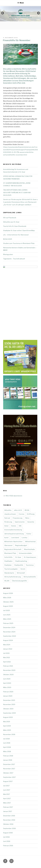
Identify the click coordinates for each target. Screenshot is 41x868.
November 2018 (9, 734)
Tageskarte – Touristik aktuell (14, 259)
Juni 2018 (6, 743)
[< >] (20, 13)
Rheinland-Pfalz (10, 553)
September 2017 (9, 777)
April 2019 (7, 726)
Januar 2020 (7, 696)
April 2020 (7, 683)
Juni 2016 (6, 841)
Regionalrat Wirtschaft (12, 549)
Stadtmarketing (21, 561)
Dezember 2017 (9, 764)
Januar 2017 (7, 811)
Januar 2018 (7, 760)
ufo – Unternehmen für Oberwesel (16, 235)
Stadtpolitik (18, 565)
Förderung (8, 522)
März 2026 (7, 598)
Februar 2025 (8, 623)
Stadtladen (8, 561)
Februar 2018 (8, 756)
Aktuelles (7, 510)
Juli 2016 (6, 837)
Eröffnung (30, 514)
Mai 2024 (6, 645)
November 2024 (9, 632)
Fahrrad (7, 518)
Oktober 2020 (8, 675)
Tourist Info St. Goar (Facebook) (14, 226)
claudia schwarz (10, 514)
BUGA (27, 510)
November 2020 (9, 670)
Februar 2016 (8, 846)
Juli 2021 (6, 653)
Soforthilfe (8, 557)
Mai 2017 (6, 794)
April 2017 (7, 799)
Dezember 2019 (9, 700)
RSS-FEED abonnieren (14, 496)
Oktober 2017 (8, 773)
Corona (21, 514)
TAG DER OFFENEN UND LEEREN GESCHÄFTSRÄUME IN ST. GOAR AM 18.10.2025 (17, 192)
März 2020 (7, 687)
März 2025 (7, 619)
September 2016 (9, 828)
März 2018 (7, 751)
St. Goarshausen (30, 557)
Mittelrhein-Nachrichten (13, 542)
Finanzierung (17, 518)
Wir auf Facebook (9, 218)
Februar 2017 (8, 807)
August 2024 (8, 640)
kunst (6, 538)
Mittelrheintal (30, 542)
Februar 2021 (8, 666)
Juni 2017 (6, 790)
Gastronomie (20, 522)
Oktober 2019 (8, 709)
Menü (22, 3)
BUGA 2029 (7, 239)
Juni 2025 (6, 615)
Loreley (24, 538)
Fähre (27, 518)
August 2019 (8, 717)
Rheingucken (8, 254)
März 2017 (7, 803)
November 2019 (9, 704)
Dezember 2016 (9, 816)
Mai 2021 (6, 657)
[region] (20, 13)
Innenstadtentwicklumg (13, 530)
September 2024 (9, 636)
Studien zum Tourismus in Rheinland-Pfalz (18, 243)
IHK (20, 526)
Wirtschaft (21, 573)
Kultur (28, 534)
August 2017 (8, 781)
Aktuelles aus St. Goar (11, 222)
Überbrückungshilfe (19, 581)
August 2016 (8, 833)
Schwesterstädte (25, 553)
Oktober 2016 (8, 824)
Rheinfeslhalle (29, 549)
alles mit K (18, 510)
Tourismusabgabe (11, 569)
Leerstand (15, 538)
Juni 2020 (6, 679)
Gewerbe (30, 522)
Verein (22, 569)
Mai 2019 (6, 722)
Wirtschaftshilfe (30, 577)
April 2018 (7, 747)
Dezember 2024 (9, 627)
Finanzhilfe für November (16, 40)
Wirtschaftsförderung (12, 577)
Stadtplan (8, 565)
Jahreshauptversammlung (14, 534)
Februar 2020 (8, 692)
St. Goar (18, 557)
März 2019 (7, 730)
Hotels (13, 526)
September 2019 (9, 713)
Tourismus (30, 565)
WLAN (6, 581)
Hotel (6, 526)
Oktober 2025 (8, 602)
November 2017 (9, 769)
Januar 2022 (7, 649)
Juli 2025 (6, 610)
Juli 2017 (6, 786)
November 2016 (9, 820)
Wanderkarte (9, 573)
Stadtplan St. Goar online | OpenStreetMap (19, 230)
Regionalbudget (21, 545)
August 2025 (8, 606)
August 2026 (8, 593)
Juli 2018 (6, 739)
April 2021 (7, 662)
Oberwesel (8, 545)
